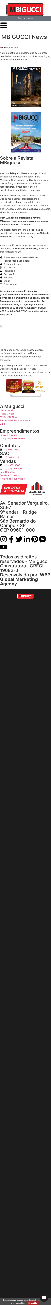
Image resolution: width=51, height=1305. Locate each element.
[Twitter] (19, 539)
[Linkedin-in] (26, 539)
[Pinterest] (34, 539)
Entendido (32, 1303)
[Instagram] (3, 539)
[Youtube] (3, 546)
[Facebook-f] (11, 539)
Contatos (10, 445)
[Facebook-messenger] (42, 539)
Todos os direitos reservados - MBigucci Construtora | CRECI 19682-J (24, 563)
